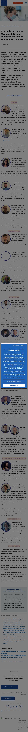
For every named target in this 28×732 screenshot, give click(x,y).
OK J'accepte (14, 385)
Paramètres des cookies (14, 381)
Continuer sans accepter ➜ (19, 345)
